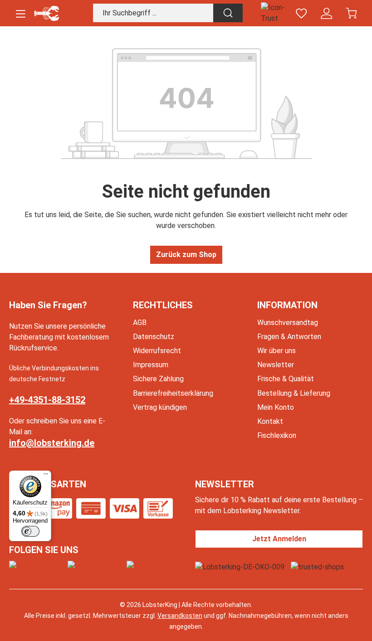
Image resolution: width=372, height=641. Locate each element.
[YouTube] (150, 566)
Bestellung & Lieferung (293, 393)
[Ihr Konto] (326, 13)
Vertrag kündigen (160, 407)
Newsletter (275, 364)
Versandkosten (179, 615)
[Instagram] (95, 566)
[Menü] (20, 13)
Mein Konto (275, 407)
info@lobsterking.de (51, 442)
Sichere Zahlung (158, 378)
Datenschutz (153, 336)
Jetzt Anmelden (279, 538)
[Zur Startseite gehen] (46, 13)
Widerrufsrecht (157, 350)
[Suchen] (228, 13)
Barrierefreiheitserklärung (173, 393)
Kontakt (270, 421)
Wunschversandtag (287, 322)
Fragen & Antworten (289, 336)
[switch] (30, 531)
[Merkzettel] (301, 13)
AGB (140, 322)
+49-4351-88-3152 (47, 399)
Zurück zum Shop (186, 254)
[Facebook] (36, 566)
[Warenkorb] (351, 13)
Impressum (150, 364)
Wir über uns (276, 350)
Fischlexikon (276, 435)
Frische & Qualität (285, 378)
